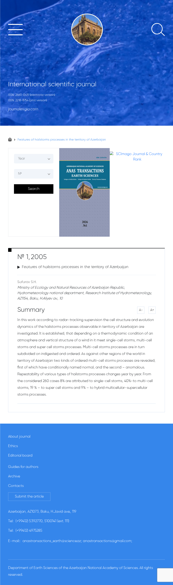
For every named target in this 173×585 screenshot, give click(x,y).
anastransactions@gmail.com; (107, 541)
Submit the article (29, 496)
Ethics (13, 446)
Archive (14, 476)
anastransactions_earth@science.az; (52, 541)
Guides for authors (23, 467)
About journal (19, 437)
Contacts (16, 486)
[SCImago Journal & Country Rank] (137, 157)
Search (33, 189)
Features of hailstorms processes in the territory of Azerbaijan (62, 139)
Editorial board (20, 456)
